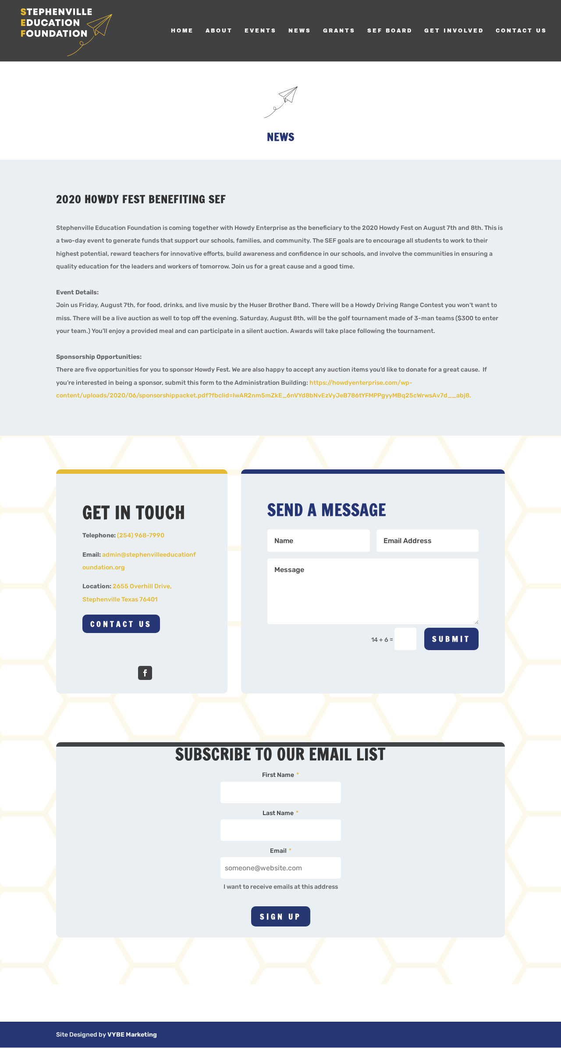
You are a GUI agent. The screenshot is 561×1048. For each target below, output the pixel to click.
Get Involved (454, 31)
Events (261, 31)
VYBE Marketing (132, 1034)
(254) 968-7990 (140, 535)
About (219, 31)
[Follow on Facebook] (145, 673)
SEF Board (389, 31)
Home (182, 31)
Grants (339, 31)
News (299, 31)
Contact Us (521, 31)
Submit (451, 638)
